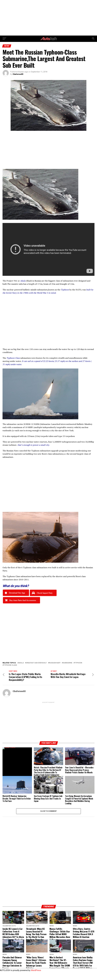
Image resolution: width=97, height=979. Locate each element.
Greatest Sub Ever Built (36, 663)
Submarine (67, 663)
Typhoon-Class (10, 665)
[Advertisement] (48, 18)
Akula (21, 663)
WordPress (36, 970)
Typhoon (78, 663)
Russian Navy (54, 663)
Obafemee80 (18, 74)
